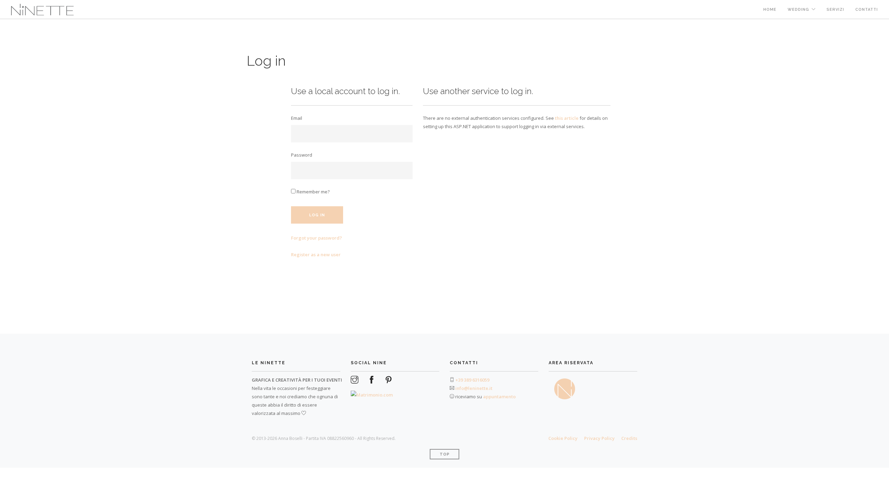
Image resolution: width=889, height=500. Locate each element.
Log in (317, 215)
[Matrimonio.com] (372, 392)
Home (769, 9)
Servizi (835, 9)
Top (445, 454)
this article (567, 118)
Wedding (798, 9)
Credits (629, 438)
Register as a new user (316, 254)
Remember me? (313, 192)
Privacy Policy (599, 438)
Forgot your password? (316, 238)
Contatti (866, 9)
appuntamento (499, 396)
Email (296, 118)
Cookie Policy (563, 438)
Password (301, 155)
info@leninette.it (473, 388)
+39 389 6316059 (472, 380)
